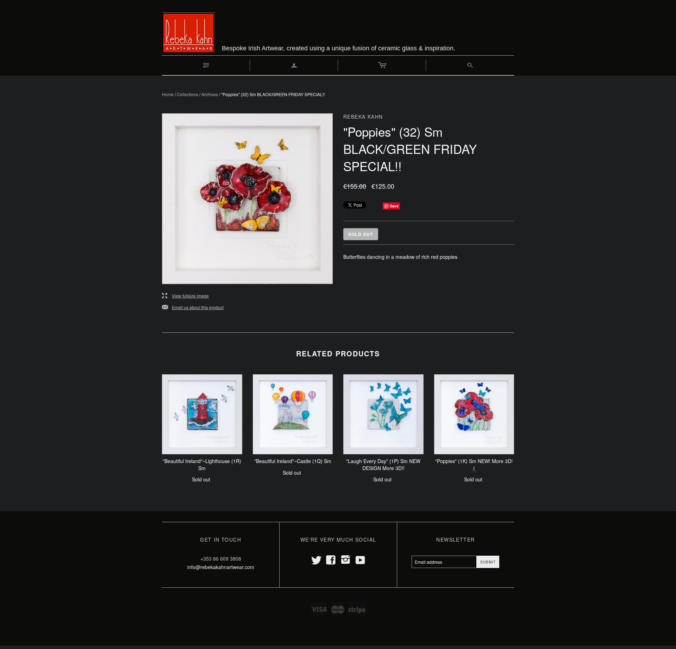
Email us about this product (193, 308)
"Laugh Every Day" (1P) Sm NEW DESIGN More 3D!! (383, 464)
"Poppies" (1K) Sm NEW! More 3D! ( (474, 464)
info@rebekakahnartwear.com (220, 566)
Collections (187, 94)
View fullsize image (185, 296)
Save (394, 205)
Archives (209, 94)
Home (168, 94)
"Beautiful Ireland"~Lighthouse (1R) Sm (202, 464)
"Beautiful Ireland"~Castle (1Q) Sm (292, 460)
